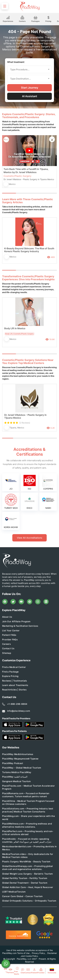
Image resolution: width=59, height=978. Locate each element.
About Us (7, 617)
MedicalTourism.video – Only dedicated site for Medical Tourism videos (27, 855)
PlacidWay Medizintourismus (17, 754)
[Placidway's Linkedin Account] (46, 601)
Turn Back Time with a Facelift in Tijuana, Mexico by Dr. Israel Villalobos (26, 171)
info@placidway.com (18, 710)
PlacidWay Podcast (12, 763)
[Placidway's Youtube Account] (21, 601)
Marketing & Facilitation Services (20, 626)
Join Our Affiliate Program (16, 621)
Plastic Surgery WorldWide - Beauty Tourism (26, 861)
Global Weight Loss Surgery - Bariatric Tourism (27, 873)
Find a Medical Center (14, 667)
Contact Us (8, 648)
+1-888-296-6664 (17, 704)
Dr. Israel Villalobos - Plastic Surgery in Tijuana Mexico (25, 416)
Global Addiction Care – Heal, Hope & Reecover (27, 887)
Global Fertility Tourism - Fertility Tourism (24, 878)
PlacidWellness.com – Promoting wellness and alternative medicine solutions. (27, 825)
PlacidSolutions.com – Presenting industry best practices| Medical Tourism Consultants (27, 810)
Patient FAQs (9, 635)
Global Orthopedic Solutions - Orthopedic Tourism (29, 900)
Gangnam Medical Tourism (16, 781)
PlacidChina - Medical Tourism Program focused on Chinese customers (28, 802)
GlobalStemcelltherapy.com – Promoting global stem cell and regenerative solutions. (27, 868)
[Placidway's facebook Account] (5, 601)
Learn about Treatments (15, 685)
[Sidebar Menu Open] (4, 6)
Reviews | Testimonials (14, 680)
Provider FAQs (10, 639)
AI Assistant (29, 96)
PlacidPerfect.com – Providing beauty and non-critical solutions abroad (27, 833)
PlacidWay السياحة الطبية (14, 776)
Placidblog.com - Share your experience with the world (28, 817)
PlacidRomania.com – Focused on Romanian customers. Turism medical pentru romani (25, 795)
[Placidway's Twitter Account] (13, 601)
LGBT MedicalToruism (14, 891)
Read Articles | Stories (14, 689)
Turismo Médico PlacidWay (16, 772)
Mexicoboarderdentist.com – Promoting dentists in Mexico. (29, 848)
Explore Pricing (10, 676)
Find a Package (10, 671)
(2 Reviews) (24, 422)
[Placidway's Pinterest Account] (29, 601)
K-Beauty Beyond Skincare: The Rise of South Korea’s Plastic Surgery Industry (29, 250)
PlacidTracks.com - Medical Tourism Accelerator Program (28, 787)
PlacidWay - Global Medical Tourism (21, 767)
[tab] (23, 270)
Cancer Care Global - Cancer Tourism (22, 896)
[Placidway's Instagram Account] (38, 601)
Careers (6, 644)
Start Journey (29, 87)
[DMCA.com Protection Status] (48, 919)
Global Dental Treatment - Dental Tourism (24, 882)
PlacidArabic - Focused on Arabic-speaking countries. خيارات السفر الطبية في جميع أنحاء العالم (26, 840)
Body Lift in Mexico (14, 328)
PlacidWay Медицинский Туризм (20, 758)
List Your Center (11, 630)
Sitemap (6, 653)
